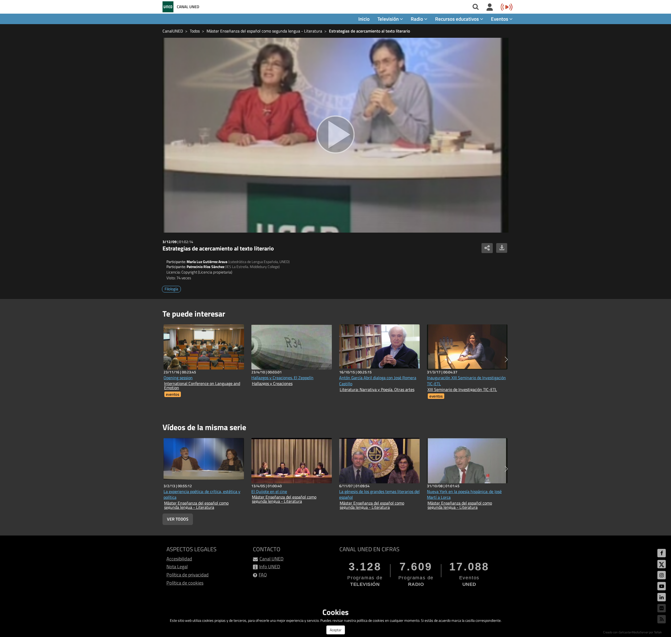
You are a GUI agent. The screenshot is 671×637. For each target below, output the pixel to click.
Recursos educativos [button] (457, 19)
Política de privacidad (187, 574)
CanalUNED (173, 31)
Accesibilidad (179, 558)
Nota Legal (177, 566)
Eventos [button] (500, 19)
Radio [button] (417, 19)
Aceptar (336, 630)
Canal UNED (271, 558)
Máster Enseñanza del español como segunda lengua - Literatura (264, 31)
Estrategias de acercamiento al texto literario (369, 31)
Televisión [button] (388, 19)
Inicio (364, 19)
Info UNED (269, 566)
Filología (171, 289)
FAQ (263, 574)
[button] (506, 359)
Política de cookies (184, 582)
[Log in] (490, 7)
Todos (195, 31)
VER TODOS (177, 519)
